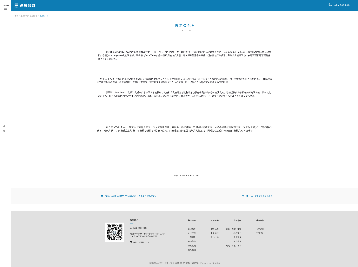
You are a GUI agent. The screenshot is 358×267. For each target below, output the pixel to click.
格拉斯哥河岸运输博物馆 (261, 196)
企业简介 (192, 229)
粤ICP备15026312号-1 (190, 263)
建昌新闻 (24, 16)
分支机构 (192, 245)
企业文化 (192, 233)
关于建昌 (192, 220)
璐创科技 (216, 263)
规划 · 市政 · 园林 (233, 245)
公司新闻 (260, 229)
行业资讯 (33, 16)
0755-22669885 (342, 5)
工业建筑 (237, 241)
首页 (16, 16)
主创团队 (192, 237)
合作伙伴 (215, 237)
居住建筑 (237, 237)
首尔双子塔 (44, 16)
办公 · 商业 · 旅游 (233, 229)
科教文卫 (237, 233)
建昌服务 (215, 220)
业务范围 (215, 229)
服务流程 (215, 233)
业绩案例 (237, 220)
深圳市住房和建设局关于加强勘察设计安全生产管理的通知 (130, 196)
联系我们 (192, 250)
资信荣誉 (192, 241)
